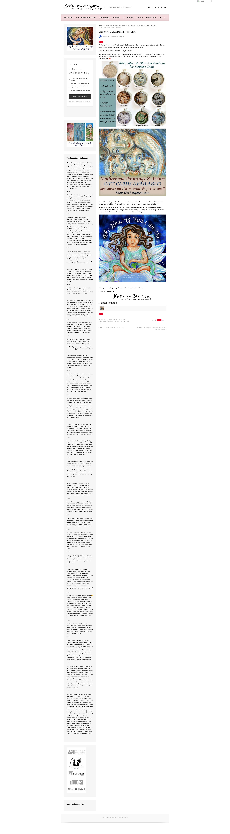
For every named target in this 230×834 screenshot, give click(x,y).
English (202, 1)
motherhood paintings (109, 25)
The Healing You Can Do (151, 25)
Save (102, 42)
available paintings (121, 25)
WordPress (125, 817)
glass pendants (131, 25)
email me (105, 51)
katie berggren (120, 36)
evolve (103, 817)
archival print (140, 25)
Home (100, 25)
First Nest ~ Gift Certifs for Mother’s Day (111, 327)
